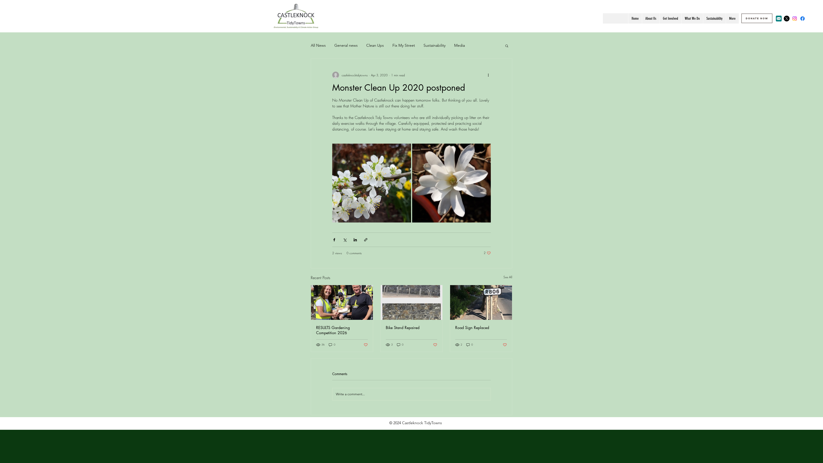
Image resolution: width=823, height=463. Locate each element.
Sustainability (435, 45)
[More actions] (488, 75)
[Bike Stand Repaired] (412, 302)
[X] (787, 18)
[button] (507, 45)
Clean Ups (375, 45)
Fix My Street (403, 45)
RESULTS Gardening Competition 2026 (333, 330)
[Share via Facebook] (334, 240)
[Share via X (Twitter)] (345, 240)
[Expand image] (371, 183)
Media (459, 45)
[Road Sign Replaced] (481, 302)
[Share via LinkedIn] (355, 240)
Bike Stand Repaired (402, 327)
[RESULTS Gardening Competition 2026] (342, 302)
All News (318, 45)
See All (507, 277)
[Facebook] (802, 18)
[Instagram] (794, 18)
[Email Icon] (779, 18)
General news (346, 45)
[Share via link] (366, 240)
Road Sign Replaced (472, 327)
